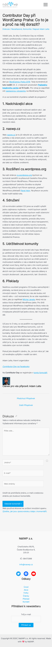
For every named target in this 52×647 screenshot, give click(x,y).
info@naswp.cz (26, 564)
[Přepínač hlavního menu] (45, 5)
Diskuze (6, 29)
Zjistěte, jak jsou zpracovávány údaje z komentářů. (25, 511)
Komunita (27, 29)
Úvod (26, 587)
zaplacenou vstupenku (16, 91)
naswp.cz (11, 135)
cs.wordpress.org (24, 175)
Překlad (26, 599)
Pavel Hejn (25, 190)
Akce (26, 590)
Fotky (26, 593)
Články (26, 596)
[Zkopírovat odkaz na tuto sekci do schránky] (16, 416)
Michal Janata (29, 299)
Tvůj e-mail (26, 614)
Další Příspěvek (26, 405)
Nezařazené (16, 29)
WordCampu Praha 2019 (19, 82)
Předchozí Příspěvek (26, 398)
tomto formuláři (40, 373)
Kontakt (26, 602)
